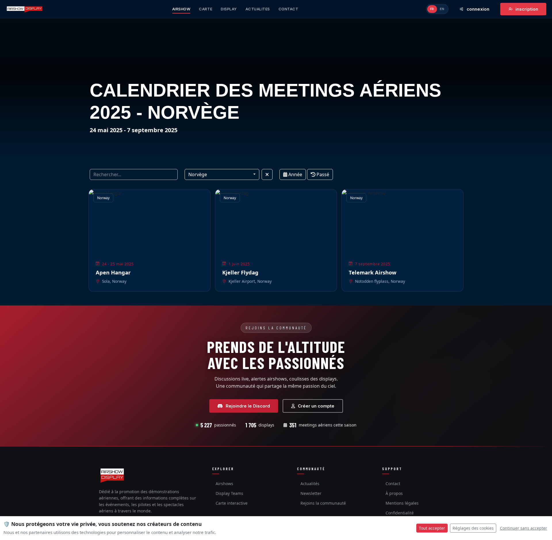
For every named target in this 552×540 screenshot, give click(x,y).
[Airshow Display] (112, 475)
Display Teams (229, 493)
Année (294, 174)
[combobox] (222, 174)
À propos (394, 493)
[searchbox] (134, 174)
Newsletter (310, 493)
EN (442, 9)
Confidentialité (400, 513)
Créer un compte (316, 406)
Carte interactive (232, 503)
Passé (322, 174)
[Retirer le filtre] (267, 174)
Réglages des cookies (473, 528)
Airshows (224, 483)
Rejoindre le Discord (248, 406)
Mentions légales (402, 503)
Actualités (309, 483)
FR (432, 9)
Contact (393, 483)
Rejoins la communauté (323, 503)
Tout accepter (432, 528)
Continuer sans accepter (523, 528)
